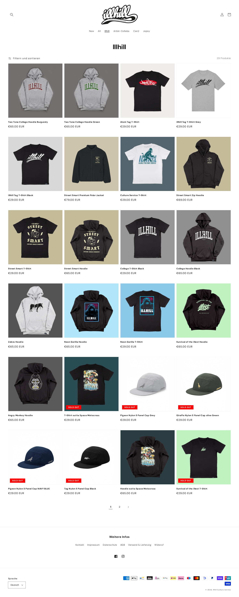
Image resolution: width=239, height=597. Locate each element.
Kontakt (79, 544)
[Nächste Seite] (128, 507)
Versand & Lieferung (139, 544)
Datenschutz (110, 544)
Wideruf (159, 544)
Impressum (93, 544)
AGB (122, 544)
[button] (11, 14)
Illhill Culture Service (222, 590)
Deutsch (15, 585)
